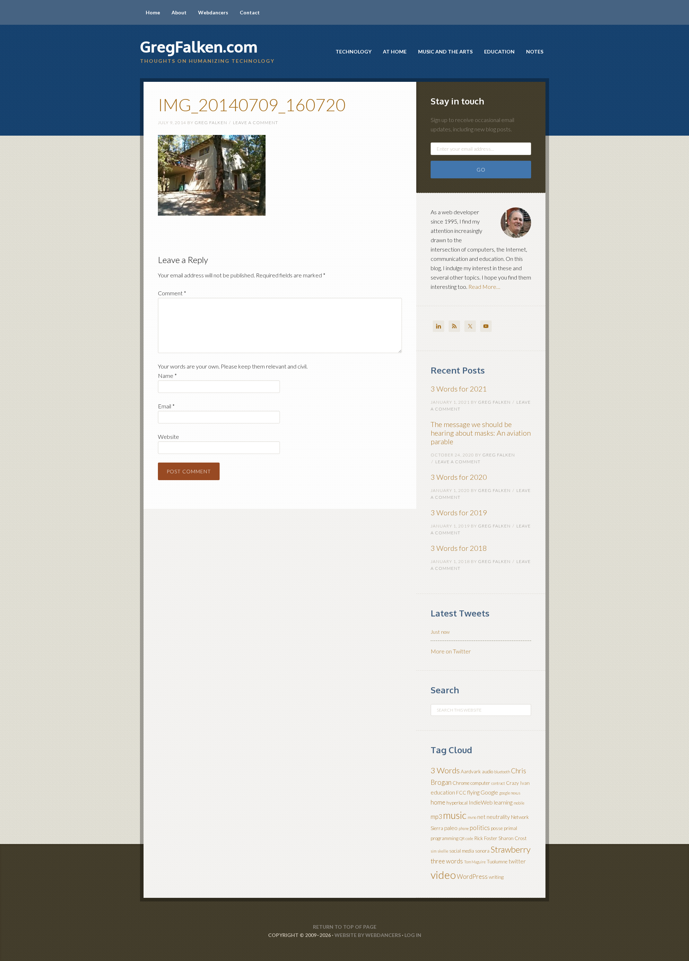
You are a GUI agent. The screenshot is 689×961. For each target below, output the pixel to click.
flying (473, 792)
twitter (517, 861)
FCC (461, 793)
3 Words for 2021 (459, 388)
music (455, 815)
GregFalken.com (199, 46)
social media (461, 851)
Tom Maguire (475, 861)
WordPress (472, 876)
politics (480, 827)
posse (497, 828)
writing (496, 877)
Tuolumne (497, 861)
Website (168, 436)
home (438, 802)
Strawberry (510, 849)
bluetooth (502, 771)
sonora (482, 851)
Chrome (461, 783)
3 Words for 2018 (459, 548)
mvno (472, 817)
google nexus (509, 793)
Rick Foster (485, 838)
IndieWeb (481, 802)
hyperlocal (457, 803)
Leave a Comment (255, 122)
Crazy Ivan (518, 783)
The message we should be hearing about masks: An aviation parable (481, 433)
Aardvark (471, 771)
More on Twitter (451, 651)
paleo (451, 828)
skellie (442, 851)
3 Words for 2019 (459, 512)
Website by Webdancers (367, 935)
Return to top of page (344, 927)
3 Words (445, 770)
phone (464, 828)
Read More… (484, 286)
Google (489, 792)
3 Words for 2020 (459, 477)
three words (447, 861)
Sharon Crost (512, 838)
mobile (519, 803)
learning (503, 802)
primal (510, 828)
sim (433, 851)
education (443, 792)
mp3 (436, 816)
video (443, 874)
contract (498, 783)
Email (166, 406)
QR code (466, 838)
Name (167, 375)
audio (487, 771)
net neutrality (493, 817)
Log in (412, 935)
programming (444, 838)
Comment (172, 293)
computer (480, 783)
